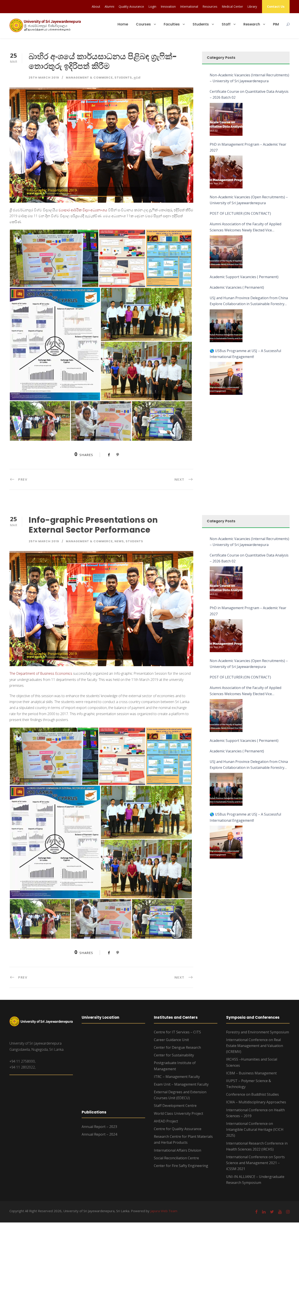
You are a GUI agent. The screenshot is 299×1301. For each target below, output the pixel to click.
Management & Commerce (89, 77)
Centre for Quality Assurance (177, 1128)
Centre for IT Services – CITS (177, 1032)
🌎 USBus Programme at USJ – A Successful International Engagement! (245, 353)
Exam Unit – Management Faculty (181, 1084)
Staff (226, 24)
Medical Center (232, 6)
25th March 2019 (44, 77)
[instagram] (288, 1211)
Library (252, 6)
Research (251, 24)
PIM (276, 24)
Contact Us (276, 6)
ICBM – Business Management (251, 1073)
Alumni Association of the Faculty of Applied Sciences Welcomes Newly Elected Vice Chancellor (245, 227)
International (189, 6)
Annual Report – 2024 (99, 1134)
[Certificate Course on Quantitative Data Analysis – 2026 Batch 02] (226, 119)
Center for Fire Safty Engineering (181, 1165)
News (119, 541)
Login (152, 6)
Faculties (172, 24)
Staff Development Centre (175, 1105)
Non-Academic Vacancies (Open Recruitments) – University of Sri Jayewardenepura (249, 200)
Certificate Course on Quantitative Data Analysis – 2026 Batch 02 (249, 94)
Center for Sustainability (174, 1055)
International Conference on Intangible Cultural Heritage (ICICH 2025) (254, 1129)
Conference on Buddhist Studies (252, 1094)
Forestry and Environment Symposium (257, 1032)
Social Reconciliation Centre (176, 1158)
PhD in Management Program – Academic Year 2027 (248, 147)
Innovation (168, 6)
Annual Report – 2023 (99, 1126)
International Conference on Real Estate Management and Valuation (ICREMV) (254, 1045)
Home (123, 24)
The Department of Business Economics (40, 673)
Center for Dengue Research (177, 1047)
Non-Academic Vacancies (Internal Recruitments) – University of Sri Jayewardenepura (249, 78)
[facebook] (256, 1211)
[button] (54, 258)
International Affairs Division (177, 1150)
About (96, 6)
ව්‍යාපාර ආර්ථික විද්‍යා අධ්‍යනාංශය (83, 210)
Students (201, 24)
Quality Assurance (131, 6)
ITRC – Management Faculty (177, 1076)
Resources (209, 6)
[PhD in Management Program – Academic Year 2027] (226, 172)
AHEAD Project (166, 1121)
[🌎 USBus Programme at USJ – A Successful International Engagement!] (226, 378)
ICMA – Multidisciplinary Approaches (256, 1102)
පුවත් (137, 77)
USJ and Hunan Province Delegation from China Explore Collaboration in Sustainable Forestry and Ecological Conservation (249, 301)
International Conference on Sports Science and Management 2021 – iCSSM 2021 (255, 1162)
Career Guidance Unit (171, 1039)
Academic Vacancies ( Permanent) (237, 287)
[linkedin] (264, 1211)
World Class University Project (178, 1113)
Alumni (109, 6)
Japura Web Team (163, 1211)
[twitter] (272, 1211)
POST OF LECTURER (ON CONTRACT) (240, 213)
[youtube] (280, 1211)
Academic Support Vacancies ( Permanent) (244, 276)
